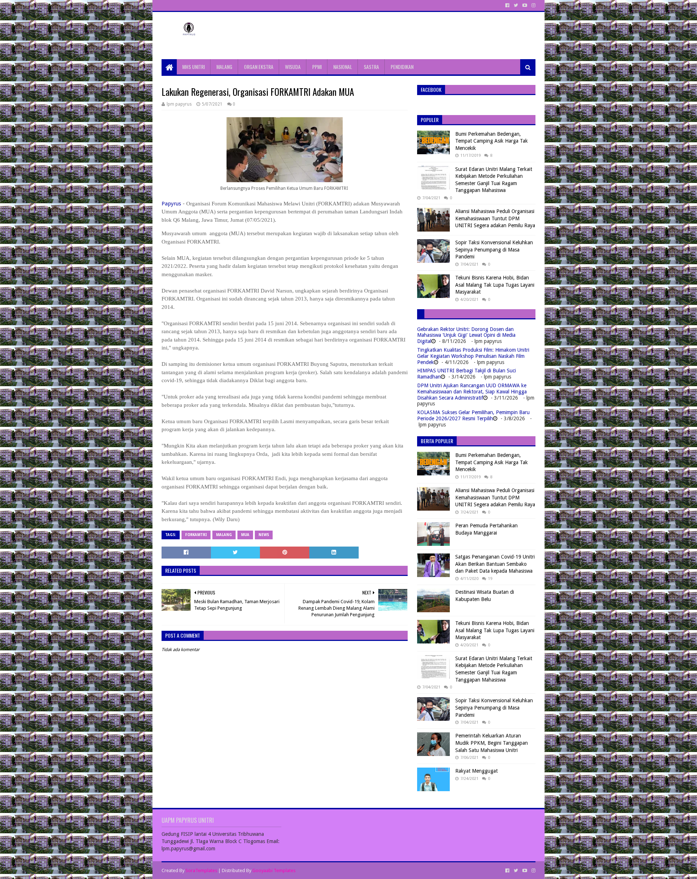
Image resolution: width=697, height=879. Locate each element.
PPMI (317, 66)
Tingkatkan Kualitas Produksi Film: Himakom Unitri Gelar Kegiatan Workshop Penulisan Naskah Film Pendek (473, 356)
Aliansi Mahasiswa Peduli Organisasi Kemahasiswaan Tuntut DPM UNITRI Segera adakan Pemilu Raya (495, 218)
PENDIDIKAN (402, 66)
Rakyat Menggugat (476, 771)
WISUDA (293, 66)
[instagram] (532, 5)
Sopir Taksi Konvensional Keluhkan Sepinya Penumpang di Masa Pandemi (494, 249)
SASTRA (371, 66)
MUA (245, 535)
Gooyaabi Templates (273, 870)
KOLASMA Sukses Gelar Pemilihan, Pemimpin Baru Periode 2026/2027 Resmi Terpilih (473, 415)
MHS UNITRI (193, 66)
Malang (224, 535)
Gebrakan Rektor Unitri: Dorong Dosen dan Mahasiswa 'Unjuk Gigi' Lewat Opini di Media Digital (466, 335)
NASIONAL (342, 66)
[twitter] (515, 5)
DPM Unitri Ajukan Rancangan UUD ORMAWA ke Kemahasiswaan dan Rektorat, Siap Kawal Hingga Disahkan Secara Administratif (472, 392)
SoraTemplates (201, 870)
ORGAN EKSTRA (258, 66)
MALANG (224, 66)
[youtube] (525, 5)
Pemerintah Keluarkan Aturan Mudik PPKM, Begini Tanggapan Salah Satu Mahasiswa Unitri (491, 743)
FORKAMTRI (196, 535)
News (263, 535)
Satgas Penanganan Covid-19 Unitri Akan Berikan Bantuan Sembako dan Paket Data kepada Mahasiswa (495, 564)
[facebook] (507, 5)
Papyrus (171, 203)
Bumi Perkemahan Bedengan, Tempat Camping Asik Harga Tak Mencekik (491, 141)
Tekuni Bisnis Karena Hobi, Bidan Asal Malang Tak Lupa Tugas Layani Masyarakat (494, 285)
